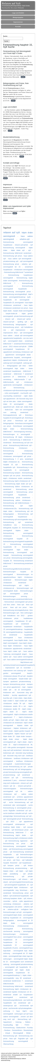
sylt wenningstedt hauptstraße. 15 (16, 885)
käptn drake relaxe (11, 739)
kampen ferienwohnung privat (14, 684)
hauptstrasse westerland (12, 626)
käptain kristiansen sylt (22, 728)
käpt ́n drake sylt (21, 701)
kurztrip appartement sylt (21, 695)
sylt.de (14, 901)
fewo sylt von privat (18, 607)
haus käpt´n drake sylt (12, 651)
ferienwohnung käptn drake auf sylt (18, 484)
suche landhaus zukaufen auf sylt (15, 813)
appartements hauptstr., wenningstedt (17, 357)
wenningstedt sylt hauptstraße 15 (18, 967)
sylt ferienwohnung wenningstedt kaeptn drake (18, 846)
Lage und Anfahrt (18, 13)
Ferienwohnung (8, 1027)
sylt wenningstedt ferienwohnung (21, 882)
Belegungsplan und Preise (19, 1055)
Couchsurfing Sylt (10, 1025)
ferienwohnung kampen (11, 473)
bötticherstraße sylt (11, 382)
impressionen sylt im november (18, 668)
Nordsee (7, 1030)
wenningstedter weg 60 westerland (17, 978)
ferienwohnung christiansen (15, 448)
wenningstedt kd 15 (11, 267)
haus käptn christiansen (12, 646)
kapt (23, 687)
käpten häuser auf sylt (23, 734)
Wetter (28, 1033)
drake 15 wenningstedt (13, 404)
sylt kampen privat (11, 865)
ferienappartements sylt (12, 415)
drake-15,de (28, 407)
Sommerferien (17, 1030)
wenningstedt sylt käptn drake (16, 970)
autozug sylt (27, 363)
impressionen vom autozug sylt (14, 670)
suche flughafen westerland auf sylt (17, 810)
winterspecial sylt (9, 1005)
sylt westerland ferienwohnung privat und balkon (18, 893)
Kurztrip (30, 1027)
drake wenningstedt (24, 401)
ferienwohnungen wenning (15, 596)
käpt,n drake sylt (22, 720)
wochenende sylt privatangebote (20, 1008)
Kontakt (18, 26)
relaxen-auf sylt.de (24, 319)
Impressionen (18, 22)
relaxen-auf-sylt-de (24, 786)
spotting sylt (22, 322)
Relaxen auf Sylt (11, 3)
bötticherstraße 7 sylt (22, 379)
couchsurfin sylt (26, 393)
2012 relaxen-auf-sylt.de (17, 346)
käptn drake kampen (24, 736)
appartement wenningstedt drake (18, 355)
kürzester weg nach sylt (15, 755)
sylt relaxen (23, 879)
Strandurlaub (28, 1030)
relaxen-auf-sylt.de (21, 245)
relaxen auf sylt (11, 232)
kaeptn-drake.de (11, 313)
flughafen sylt (23, 1038)
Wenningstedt (18, 1033)
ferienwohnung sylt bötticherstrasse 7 (17, 503)
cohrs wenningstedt (11, 393)
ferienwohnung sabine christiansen (17, 500)
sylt (29, 250)
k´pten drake (18, 698)
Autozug (18, 1022)
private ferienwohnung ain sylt (14, 766)
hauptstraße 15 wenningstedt (16, 300)
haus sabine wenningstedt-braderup (20, 659)
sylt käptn (19, 871)
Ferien (27, 1025)
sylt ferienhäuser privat (20, 830)
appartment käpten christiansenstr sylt (17, 360)
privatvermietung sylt (10, 261)
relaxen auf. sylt (26, 783)
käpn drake (28, 698)
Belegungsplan (18, 17)
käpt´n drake (22, 742)
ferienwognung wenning (23, 431)
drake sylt (19, 407)
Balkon (27, 1022)
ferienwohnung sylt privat (12, 256)
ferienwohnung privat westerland (16, 497)
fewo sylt (20, 604)
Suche (5, 36)
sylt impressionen (18, 330)
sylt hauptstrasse (25, 863)
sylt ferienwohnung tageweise (16, 841)
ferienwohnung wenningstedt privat (17, 291)
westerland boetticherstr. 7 (13, 981)
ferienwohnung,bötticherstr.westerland (16, 569)
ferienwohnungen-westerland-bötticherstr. (18, 599)
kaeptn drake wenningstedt (23, 311)
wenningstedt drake (15, 341)
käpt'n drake (26, 709)
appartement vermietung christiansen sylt (18, 352)
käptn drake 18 (8, 736)
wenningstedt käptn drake (12, 915)
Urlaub (7, 1033)
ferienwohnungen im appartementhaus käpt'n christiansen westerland (18, 577)
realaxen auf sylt (10, 777)
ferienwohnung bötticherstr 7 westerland (18, 272)
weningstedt (27, 912)
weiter (23, 77)
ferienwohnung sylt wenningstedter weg (17, 519)
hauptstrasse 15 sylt (23, 621)
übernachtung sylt (24, 1019)
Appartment (7, 1022)
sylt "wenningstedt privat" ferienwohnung (18, 819)
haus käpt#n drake (21, 640)
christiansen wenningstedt (23, 269)
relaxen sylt (9, 319)
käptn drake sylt (17, 250)
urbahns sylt (26, 264)
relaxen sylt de (9, 786)
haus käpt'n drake (25, 643)
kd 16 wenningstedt (23, 690)
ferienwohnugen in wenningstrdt (16, 434)
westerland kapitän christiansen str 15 (17, 992)
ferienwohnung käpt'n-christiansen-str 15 (18, 481)
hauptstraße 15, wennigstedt (13, 302)
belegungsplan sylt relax (16, 366)
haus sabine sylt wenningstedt (19, 258)
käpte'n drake (8, 731)
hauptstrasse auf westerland (16, 624)
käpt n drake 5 (8, 701)
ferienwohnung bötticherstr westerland (17, 253)
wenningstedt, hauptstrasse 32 (16, 973)
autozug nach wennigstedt (12, 363)
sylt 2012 (10, 821)
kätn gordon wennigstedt (16, 747)
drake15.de (9, 410)
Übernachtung (8, 1044)
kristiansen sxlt (8, 692)
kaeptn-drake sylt (25, 679)
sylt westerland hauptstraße (19, 896)
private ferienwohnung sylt (23, 316)
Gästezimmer (21, 1027)
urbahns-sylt (25, 239)
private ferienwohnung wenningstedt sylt (17, 772)
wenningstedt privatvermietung (22, 964)
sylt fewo (16, 860)
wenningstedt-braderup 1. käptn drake (17, 975)
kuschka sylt (7, 698)
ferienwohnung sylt (10, 1036)
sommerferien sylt (20, 799)
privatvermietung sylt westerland (16, 775)
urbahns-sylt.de (13, 909)
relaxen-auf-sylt (8, 322)
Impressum (4, 1057)
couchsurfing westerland (12, 396)
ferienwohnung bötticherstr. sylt (20, 445)
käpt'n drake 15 (10, 712)
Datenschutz (12, 1057)
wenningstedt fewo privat (12, 937)
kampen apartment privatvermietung (17, 681)
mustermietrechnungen (23, 764)
